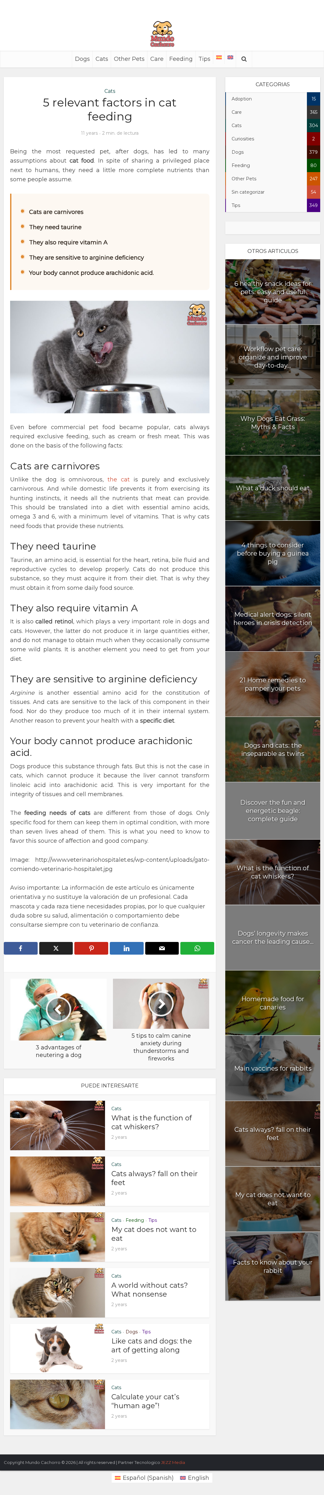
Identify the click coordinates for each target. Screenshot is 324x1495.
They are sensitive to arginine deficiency (86, 257)
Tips (204, 58)
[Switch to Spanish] (219, 57)
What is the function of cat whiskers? (151, 1122)
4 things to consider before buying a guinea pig (273, 553)
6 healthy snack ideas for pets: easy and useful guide (272, 292)
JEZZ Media (173, 1462)
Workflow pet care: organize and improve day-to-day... (273, 357)
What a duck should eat (273, 488)
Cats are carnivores (56, 212)
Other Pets (129, 58)
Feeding (181, 58)
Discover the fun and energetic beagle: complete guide (272, 811)
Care (157, 58)
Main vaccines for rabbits (273, 1068)
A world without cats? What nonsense (149, 1289)
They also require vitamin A (68, 242)
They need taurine (55, 227)
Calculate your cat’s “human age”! (145, 1401)
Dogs (82, 58)
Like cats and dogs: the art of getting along (151, 1345)
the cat (119, 479)
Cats (102, 58)
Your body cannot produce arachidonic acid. (91, 272)
